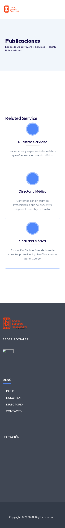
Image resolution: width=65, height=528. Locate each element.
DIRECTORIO (14, 404)
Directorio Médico (32, 191)
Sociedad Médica (32, 241)
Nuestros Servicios (32, 142)
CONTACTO (14, 411)
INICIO (10, 391)
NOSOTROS (13, 397)
